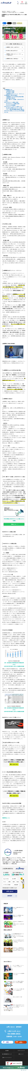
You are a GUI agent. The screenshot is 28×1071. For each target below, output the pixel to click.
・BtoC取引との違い (10, 92)
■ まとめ (6, 112)
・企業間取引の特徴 (9, 91)
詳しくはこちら (14, 764)
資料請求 (9, 895)
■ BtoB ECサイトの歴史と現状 (11, 102)
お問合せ (22, 2)
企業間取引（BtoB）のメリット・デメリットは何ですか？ (13, 55)
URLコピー (14, 23)
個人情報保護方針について (7, 1054)
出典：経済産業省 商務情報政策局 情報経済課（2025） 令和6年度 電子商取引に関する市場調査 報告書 (14, 664)
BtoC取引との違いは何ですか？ (12, 50)
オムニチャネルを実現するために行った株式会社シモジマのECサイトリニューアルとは (18, 941)
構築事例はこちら (6, 817)
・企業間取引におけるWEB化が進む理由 (14, 96)
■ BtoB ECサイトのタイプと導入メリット (13, 106)
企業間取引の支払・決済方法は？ (12, 58)
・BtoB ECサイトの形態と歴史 (12, 103)
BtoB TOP (4, 11)
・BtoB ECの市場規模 (10, 105)
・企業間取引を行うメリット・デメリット (14, 93)
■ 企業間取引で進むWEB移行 (10, 95)
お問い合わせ (9, 891)
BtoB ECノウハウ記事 (11, 11)
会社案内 (7, 1050)
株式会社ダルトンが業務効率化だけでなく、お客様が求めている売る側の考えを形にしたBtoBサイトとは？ (18, 949)
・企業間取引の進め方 (10, 98)
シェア (5, 23)
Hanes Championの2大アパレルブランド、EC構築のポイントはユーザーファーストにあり (18, 1006)
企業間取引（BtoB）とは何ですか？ (13, 47)
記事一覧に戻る (19, 23)
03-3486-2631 (17, 2)
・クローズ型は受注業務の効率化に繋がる (14, 109)
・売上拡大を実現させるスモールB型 (13, 107)
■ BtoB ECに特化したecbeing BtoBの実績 (14, 110)
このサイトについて (21, 1050)
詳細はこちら (13, 524)
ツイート (10, 23)
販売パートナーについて (7, 1057)
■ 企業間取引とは (8, 89)
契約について (21, 1054)
